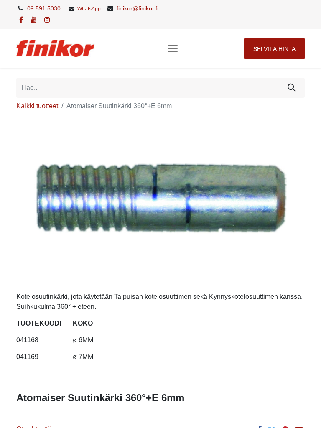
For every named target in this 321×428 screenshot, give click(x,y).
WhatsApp (89, 9)
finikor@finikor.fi (137, 8)
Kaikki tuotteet (37, 106)
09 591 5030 (44, 8)
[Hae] (291, 88)
